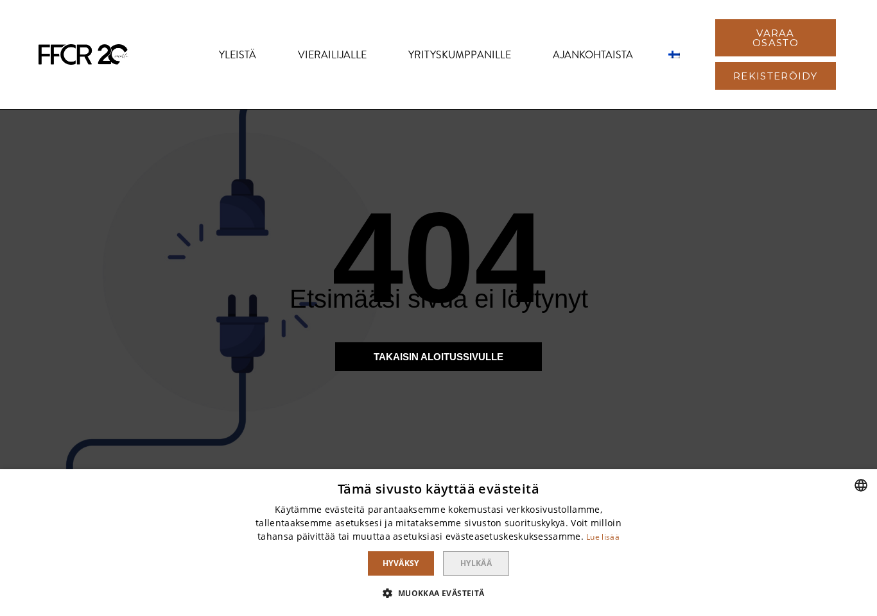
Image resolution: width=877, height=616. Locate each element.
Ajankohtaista (593, 54)
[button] (775, 37)
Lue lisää (603, 536)
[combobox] (861, 485)
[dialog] (438, 542)
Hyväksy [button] (401, 563)
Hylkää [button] (476, 563)
